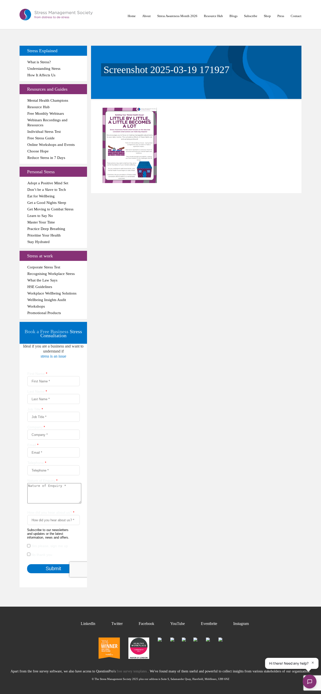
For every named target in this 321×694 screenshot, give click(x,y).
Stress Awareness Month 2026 (177, 16)
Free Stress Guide (41, 138)
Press (280, 16)
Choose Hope (38, 151)
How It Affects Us (41, 75)
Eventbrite (209, 623)
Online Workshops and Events (51, 145)
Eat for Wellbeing (41, 196)
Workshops (36, 306)
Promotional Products (44, 313)
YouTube (177, 623)
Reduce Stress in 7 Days (46, 158)
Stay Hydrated (38, 242)
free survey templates (132, 671)
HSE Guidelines (39, 287)
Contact (296, 16)
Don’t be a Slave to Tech (46, 190)
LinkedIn (88, 623)
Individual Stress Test (44, 132)
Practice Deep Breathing (46, 229)
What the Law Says (42, 280)
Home (132, 16)
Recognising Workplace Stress (51, 274)
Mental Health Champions (47, 100)
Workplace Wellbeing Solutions (51, 293)
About (146, 16)
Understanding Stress (43, 69)
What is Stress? (39, 62)
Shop (267, 16)
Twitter (117, 623)
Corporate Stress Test (43, 267)
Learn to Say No (40, 216)
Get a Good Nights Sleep (46, 203)
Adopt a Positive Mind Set (47, 183)
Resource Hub (213, 16)
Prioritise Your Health (44, 235)
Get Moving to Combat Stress (50, 209)
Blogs (233, 16)
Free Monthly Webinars (45, 113)
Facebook (146, 623)
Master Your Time (41, 222)
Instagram (241, 623)
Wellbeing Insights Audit (46, 300)
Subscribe (250, 16)
